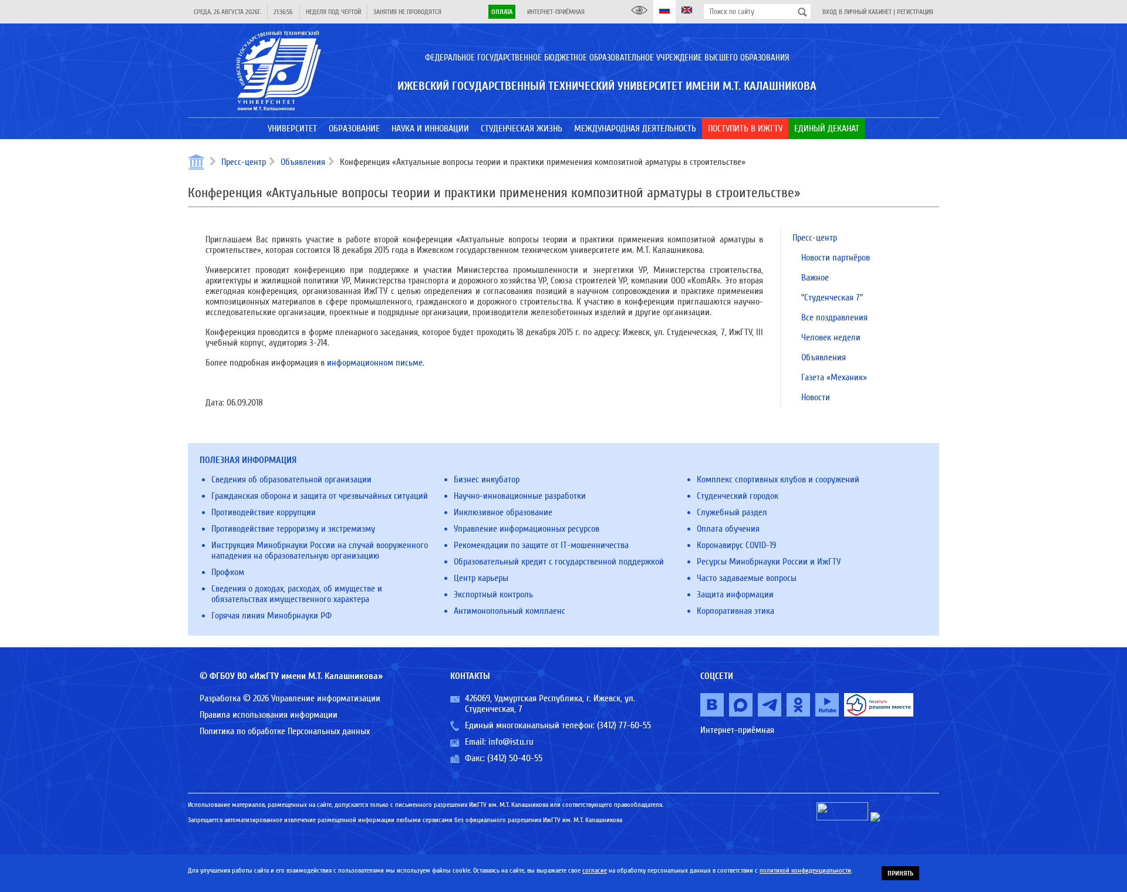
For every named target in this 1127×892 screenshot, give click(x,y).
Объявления (303, 162)
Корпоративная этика (735, 611)
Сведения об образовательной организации (291, 479)
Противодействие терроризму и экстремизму (293, 528)
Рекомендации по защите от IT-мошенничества (541, 545)
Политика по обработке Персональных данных (285, 731)
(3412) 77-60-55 (624, 725)
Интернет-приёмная (556, 12)
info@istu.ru (511, 741)
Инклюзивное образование (503, 512)
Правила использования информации (269, 714)
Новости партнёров (835, 257)
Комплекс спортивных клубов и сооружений (778, 479)
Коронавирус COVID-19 (736, 545)
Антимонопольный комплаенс (509, 611)
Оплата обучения (728, 528)
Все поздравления (834, 317)
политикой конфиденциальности (805, 870)
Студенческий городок (737, 496)
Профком (227, 572)
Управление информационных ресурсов (526, 528)
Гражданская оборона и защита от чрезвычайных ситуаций (319, 496)
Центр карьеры (481, 578)
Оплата (501, 12)
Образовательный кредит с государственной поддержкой (559, 561)
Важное (815, 277)
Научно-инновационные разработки (520, 496)
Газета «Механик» (834, 377)
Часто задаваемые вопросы (747, 578)
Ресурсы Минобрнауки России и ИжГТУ (769, 561)
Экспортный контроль (493, 594)
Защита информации (735, 594)
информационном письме (375, 362)
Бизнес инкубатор (486, 479)
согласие (594, 870)
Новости (815, 397)
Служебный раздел (732, 512)
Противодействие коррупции (263, 512)
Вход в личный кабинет (857, 12)
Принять (900, 873)
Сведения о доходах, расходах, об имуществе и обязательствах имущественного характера (296, 593)
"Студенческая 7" (832, 297)
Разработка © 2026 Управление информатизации (290, 698)
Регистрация (915, 12)
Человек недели (831, 337)
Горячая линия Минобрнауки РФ (271, 615)
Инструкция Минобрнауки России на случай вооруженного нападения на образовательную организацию (319, 550)
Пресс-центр (243, 162)
